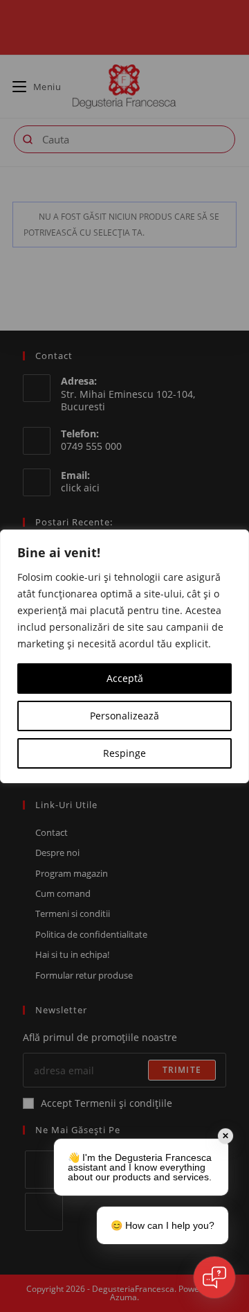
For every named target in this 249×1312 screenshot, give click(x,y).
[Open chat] (214, 1277)
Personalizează (124, 715)
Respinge (124, 753)
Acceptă (125, 678)
